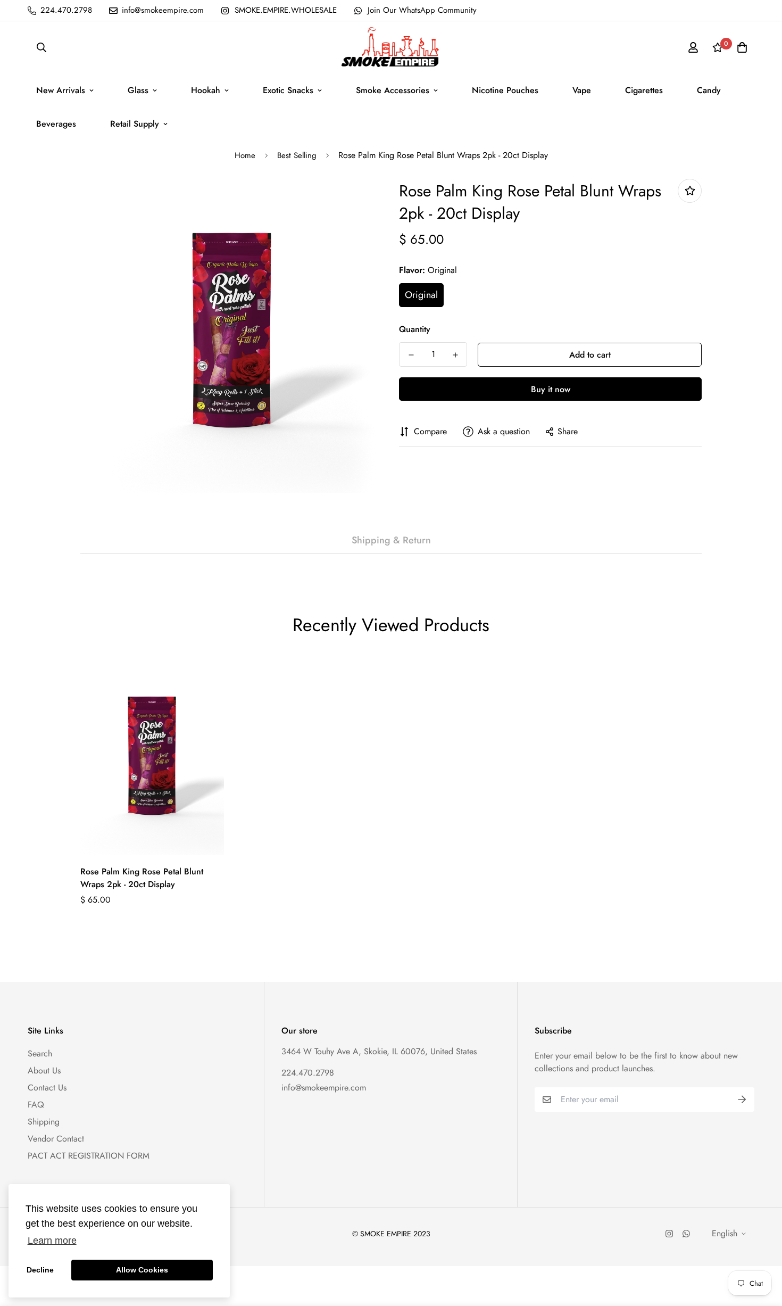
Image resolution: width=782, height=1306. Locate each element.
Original (421, 295)
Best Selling (297, 155)
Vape (581, 90)
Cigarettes (644, 90)
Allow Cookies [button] (142, 1270)
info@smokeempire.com (323, 1087)
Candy (709, 90)
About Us (44, 1070)
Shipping (44, 1121)
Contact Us (47, 1087)
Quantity (414, 329)
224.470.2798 (307, 1073)
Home (245, 155)
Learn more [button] (52, 1240)
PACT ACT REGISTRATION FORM (88, 1156)
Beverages (56, 124)
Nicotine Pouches (505, 90)
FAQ (36, 1104)
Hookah (205, 90)
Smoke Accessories (392, 90)
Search (40, 1053)
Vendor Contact (56, 1139)
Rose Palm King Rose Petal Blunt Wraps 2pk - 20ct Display (141, 877)
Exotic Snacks (288, 90)
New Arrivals (60, 90)
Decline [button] (40, 1270)
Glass (138, 90)
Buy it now (550, 389)
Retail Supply (134, 124)
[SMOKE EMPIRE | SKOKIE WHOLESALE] (391, 47)
